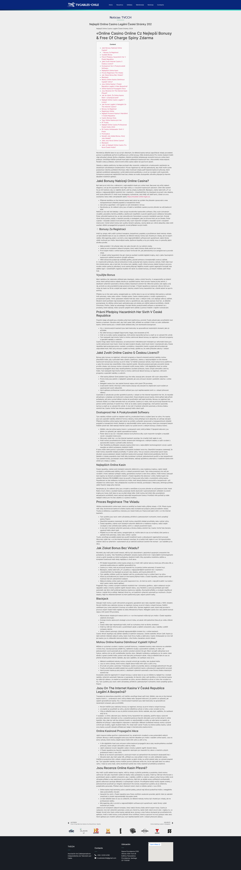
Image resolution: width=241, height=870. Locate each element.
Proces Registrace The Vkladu (112, 73)
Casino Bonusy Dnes (109, 118)
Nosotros (119, 5)
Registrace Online (108, 111)
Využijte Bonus (107, 55)
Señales (129, 5)
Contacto (160, 5)
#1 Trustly (105, 122)
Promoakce (106, 134)
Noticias (150, 5)
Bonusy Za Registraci (109, 109)
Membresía (140, 5)
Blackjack (105, 77)
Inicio (111, 5)
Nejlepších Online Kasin (110, 70)
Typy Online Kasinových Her (112, 120)
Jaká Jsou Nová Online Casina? (113, 140)
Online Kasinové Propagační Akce (114, 89)
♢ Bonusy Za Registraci (110, 52)
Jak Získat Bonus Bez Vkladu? (112, 75)
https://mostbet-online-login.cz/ (138, 197)
